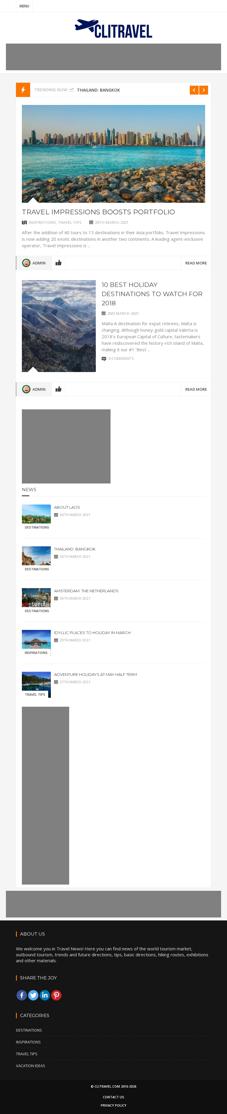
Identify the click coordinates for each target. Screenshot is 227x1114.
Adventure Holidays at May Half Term (95, 674)
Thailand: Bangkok (98, 90)
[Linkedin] (45, 995)
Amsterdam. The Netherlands (86, 590)
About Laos (67, 507)
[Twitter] (33, 995)
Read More (196, 263)
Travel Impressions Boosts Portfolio (98, 212)
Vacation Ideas (30, 1065)
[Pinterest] (56, 995)
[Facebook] (22, 995)
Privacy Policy (114, 1105)
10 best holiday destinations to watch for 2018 (152, 294)
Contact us (113, 1097)
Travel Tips (70, 222)
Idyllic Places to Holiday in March (92, 632)
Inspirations (42, 222)
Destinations (37, 527)
